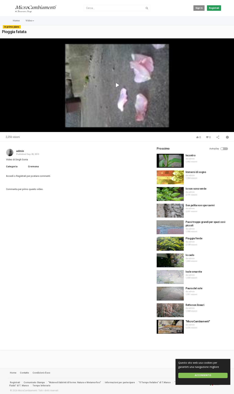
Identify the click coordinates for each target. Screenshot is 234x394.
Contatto (24, 373)
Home (16, 20)
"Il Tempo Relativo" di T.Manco (155, 382)
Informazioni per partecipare (120, 382)
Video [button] (29, 20)
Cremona (33, 166)
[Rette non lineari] (170, 310)
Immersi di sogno (196, 172)
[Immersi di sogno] (170, 177)
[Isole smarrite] (170, 277)
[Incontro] (170, 161)
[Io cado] (170, 260)
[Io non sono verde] (170, 194)
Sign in (199, 8)
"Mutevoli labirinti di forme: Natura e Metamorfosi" (74, 382)
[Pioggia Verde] (170, 244)
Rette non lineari (195, 304)
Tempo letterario (41, 385)
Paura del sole (194, 288)
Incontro (190, 155)
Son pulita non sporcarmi (200, 205)
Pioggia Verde (194, 238)
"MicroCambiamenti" (198, 321)
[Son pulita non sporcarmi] (170, 211)
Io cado (190, 255)
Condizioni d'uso (41, 373)
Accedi (10, 176)
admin (20, 151)
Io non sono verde (196, 188)
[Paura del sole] (170, 294)
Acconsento (203, 375)
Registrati (214, 8)
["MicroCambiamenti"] (170, 327)
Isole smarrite (194, 271)
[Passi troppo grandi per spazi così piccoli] (170, 227)
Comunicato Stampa (34, 382)
